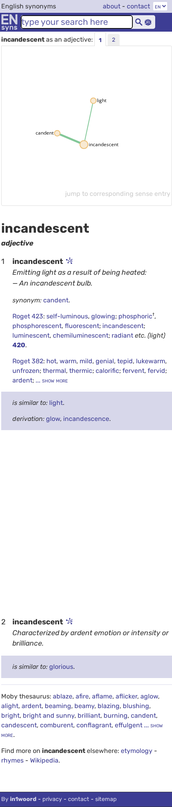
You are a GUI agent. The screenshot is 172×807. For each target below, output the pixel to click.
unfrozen (26, 370)
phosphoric (135, 316)
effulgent (128, 725)
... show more (51, 380)
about (111, 6)
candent (55, 300)
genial (105, 361)
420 (18, 345)
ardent (22, 380)
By (18, 799)
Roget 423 (27, 316)
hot (51, 361)
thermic (80, 370)
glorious (61, 666)
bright (10, 715)
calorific (107, 370)
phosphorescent (37, 326)
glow (53, 419)
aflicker (126, 696)
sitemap (106, 799)
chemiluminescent (80, 335)
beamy (84, 706)
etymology (136, 751)
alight (9, 706)
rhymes (12, 760)
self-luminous (67, 316)
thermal (54, 370)
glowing (103, 316)
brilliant (89, 715)
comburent (56, 725)
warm (68, 361)
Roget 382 (27, 361)
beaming (58, 706)
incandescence (86, 419)
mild (86, 361)
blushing (136, 706)
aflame (102, 696)
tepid (125, 361)
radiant (123, 335)
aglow (149, 696)
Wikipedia (44, 760)
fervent (133, 370)
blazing (109, 706)
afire (82, 696)
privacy (52, 799)
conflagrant (94, 725)
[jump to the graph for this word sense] (69, 261)
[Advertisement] (86, 523)
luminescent (31, 335)
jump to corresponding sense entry (117, 193)
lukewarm (150, 361)
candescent (19, 725)
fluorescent (82, 326)
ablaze (62, 696)
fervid (156, 370)
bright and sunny (48, 715)
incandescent (123, 326)
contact (138, 6)
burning (116, 715)
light (56, 403)
